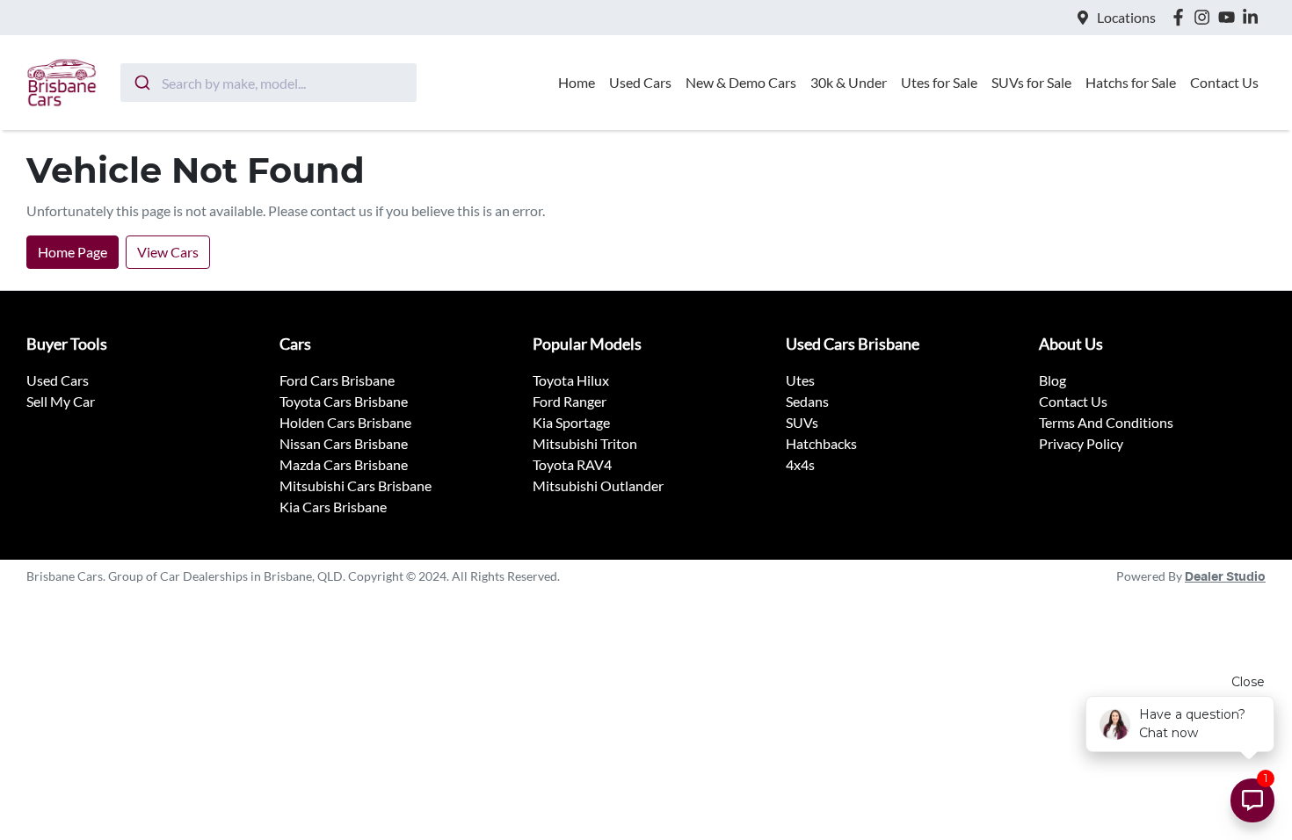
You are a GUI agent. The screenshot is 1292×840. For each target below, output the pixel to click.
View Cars (168, 251)
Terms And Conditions (1106, 422)
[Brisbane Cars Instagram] (1205, 17)
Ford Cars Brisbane (337, 380)
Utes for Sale (939, 82)
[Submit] (141, 82)
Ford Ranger (569, 401)
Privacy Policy (1081, 443)
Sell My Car (60, 401)
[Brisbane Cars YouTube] (1230, 17)
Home (576, 82)
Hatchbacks (821, 443)
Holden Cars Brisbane (345, 422)
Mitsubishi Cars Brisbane (355, 485)
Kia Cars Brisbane (333, 506)
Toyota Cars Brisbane (343, 401)
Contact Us (1224, 82)
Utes (800, 380)
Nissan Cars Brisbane (343, 443)
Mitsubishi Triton (585, 443)
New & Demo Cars (741, 82)
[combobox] (268, 82)
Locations (1126, 17)
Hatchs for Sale (1130, 82)
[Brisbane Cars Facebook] (1182, 17)
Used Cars (640, 82)
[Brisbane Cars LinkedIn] (1254, 17)
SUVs (802, 422)
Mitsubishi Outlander (598, 485)
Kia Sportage (571, 422)
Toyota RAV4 (572, 464)
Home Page (72, 251)
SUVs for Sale (1031, 82)
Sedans (807, 401)
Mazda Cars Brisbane (343, 464)
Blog (1052, 380)
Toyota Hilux (571, 380)
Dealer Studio (1225, 577)
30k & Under (848, 82)
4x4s (800, 464)
